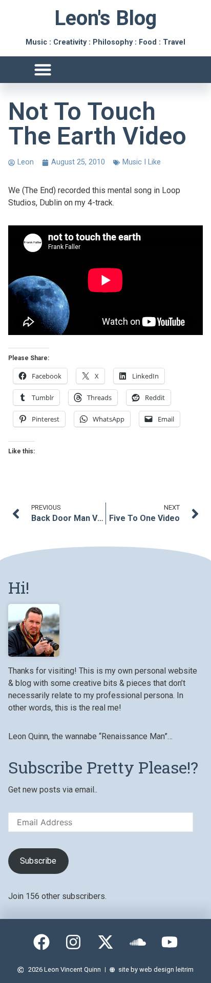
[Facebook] (41, 942)
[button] (42, 69)
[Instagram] (74, 942)
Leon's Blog (105, 18)
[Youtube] (169, 942)
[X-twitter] (105, 942)
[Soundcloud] (138, 942)
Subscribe (38, 861)
